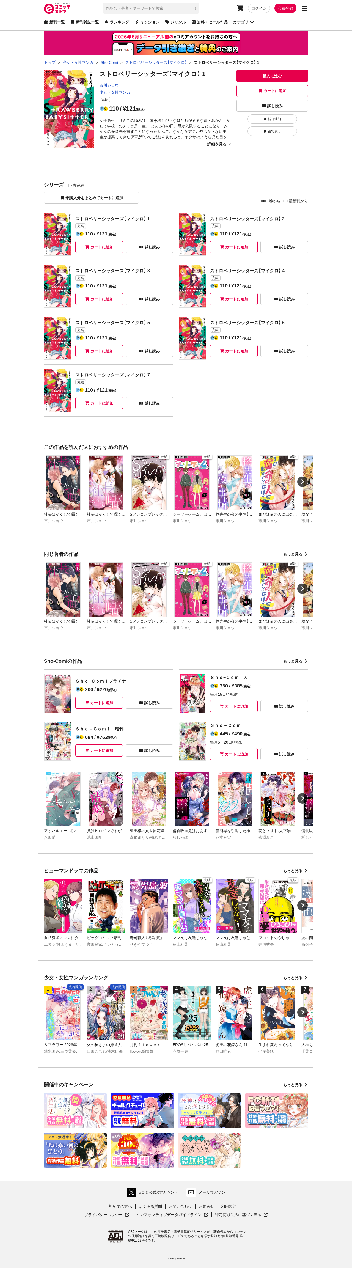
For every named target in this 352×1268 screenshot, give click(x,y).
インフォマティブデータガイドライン (169, 1214)
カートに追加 (275, 91)
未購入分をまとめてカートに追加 (94, 198)
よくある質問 (150, 1206)
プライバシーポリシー (106, 1214)
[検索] (194, 8)
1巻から (273, 201)
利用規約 (229, 1206)
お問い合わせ (180, 1206)
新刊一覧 (57, 22)
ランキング (119, 22)
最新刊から (298, 201)
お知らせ (206, 1206)
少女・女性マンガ (115, 92)
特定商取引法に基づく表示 (241, 1214)
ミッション (150, 22)
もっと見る (292, 554)
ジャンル (178, 22)
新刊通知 (274, 119)
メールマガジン (212, 1192)
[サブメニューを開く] (304, 8)
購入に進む (272, 76)
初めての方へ (120, 1206)
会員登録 (285, 8)
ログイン (259, 8)
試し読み (275, 105)
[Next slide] (302, 481)
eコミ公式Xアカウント (154, 1193)
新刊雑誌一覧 (87, 22)
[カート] (240, 8)
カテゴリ (241, 22)
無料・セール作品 (212, 22)
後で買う (274, 131)
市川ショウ (109, 85)
